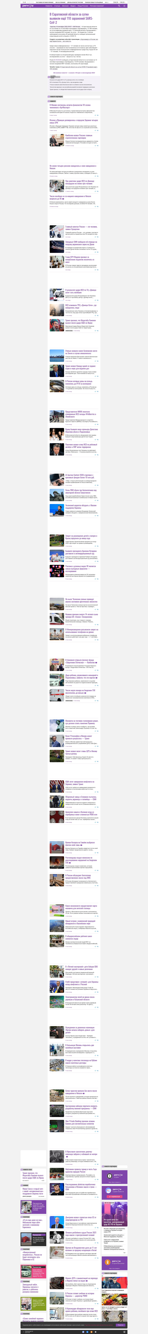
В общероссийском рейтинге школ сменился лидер (78, 937)
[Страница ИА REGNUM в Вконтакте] (87, 1332)
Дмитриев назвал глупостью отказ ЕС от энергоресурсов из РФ (80, 1218)
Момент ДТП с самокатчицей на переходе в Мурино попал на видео (81, 1279)
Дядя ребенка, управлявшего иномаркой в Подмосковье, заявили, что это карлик (38, 1273)
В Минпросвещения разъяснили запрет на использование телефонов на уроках (81, 630)
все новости (26, 1180)
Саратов (52, 26)
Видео (73, 6)
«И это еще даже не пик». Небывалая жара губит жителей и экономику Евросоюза (33, 1223)
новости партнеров (56, 97)
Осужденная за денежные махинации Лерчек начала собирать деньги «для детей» (79, 1030)
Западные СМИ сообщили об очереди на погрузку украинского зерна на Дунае (81, 243)
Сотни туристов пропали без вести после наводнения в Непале (81, 1092)
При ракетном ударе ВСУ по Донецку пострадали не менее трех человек (39, 1207)
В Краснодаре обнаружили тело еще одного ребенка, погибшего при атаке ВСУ (81, 1309)
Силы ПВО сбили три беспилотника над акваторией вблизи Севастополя (81, 491)
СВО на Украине (60, 2)
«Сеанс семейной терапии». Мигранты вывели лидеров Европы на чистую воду (33, 1320)
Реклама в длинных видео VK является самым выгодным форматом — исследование (80, 569)
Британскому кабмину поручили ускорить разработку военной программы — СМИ (81, 1107)
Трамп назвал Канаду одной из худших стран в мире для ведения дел (80, 367)
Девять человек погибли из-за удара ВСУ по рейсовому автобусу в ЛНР (39, 1303)
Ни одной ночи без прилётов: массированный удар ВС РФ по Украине (114, 1221)
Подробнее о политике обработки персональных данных (99, 1325)
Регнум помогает (97, 6)
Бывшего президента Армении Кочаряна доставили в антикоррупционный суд (81, 552)
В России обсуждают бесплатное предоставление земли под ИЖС (78, 876)
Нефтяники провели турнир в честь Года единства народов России (81, 1170)
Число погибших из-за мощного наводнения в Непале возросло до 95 (70, 197)
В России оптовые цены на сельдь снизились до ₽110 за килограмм (78, 382)
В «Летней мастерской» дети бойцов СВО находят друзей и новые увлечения (81, 968)
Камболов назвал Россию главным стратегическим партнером (78, 136)
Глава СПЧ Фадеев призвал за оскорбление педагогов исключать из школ (79, 259)
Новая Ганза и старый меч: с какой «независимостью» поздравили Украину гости (33, 1191)
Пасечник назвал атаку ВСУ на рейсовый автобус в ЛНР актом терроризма (81, 445)
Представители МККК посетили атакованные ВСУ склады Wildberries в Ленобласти (80, 414)
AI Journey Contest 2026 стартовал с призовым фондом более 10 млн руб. (79, 476)
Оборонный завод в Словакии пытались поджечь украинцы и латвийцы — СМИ (80, 798)
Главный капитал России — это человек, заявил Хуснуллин (81, 228)
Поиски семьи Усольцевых (94, 2)
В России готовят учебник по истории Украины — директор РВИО (79, 1294)
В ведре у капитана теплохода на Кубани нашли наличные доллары (81, 1061)
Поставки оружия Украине (44, 2)
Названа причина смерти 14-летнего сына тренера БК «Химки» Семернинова (81, 615)
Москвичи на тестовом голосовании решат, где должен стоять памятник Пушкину (81, 722)
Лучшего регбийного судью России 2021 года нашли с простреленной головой (80, 1233)
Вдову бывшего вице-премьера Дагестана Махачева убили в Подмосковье (81, 430)
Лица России (83, 6)
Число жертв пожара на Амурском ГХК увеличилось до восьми (80, 691)
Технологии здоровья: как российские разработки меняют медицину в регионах (72, 87)
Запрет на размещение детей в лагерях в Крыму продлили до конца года (81, 537)
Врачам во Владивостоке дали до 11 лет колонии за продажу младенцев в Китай (81, 1249)
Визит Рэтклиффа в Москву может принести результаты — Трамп (78, 737)
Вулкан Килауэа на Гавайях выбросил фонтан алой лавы (39, 1240)
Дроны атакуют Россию (75, 2)
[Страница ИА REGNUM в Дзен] (96, 1332)
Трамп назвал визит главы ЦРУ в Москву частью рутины (81, 752)
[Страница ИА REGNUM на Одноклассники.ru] (91, 1332)
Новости (48, 6)
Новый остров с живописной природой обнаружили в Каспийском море (80, 922)
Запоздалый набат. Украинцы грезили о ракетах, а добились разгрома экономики (30, 1288)
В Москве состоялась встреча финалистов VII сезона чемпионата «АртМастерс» (70, 106)
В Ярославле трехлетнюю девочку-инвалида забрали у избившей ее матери (81, 1153)
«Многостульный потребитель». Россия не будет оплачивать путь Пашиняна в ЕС (32, 1256)
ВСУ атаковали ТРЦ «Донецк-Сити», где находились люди (66, 82)
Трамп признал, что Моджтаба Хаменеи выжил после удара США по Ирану (33, 1175)
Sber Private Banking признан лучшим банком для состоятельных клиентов (80, 1122)
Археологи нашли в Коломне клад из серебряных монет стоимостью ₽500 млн (81, 813)
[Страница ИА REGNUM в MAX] (83, 1332)
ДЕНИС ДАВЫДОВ (27, 1196)
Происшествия (37, 1235)
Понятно (120, 1325)
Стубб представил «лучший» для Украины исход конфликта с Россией (81, 983)
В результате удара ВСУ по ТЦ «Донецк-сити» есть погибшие (67, 80)
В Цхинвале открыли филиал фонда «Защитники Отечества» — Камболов (80, 661)
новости (52, 101)
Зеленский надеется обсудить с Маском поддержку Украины (80, 506)
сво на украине (109, 1203)
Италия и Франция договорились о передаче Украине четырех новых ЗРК (74, 121)
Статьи (57, 6)
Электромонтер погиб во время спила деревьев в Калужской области (79, 998)
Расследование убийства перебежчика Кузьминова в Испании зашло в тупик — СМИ (81, 1187)
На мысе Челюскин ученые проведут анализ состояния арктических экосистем (81, 600)
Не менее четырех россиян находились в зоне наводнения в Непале (73, 167)
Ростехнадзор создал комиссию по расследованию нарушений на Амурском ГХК (81, 860)
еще (124, 1252)
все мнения (41, 1196)
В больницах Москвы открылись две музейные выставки (79, 1046)
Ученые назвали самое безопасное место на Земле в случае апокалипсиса (71, 84)
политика (26, 1217)
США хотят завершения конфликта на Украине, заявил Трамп (79, 783)
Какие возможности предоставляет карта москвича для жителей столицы (81, 907)
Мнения (65, 6)
